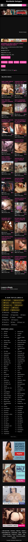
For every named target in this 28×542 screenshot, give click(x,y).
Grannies (5, 62)
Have (5, 233)
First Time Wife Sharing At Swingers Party (7, 102)
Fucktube (20, 401)
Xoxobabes (20, 408)
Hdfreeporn (5, 324)
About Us (14, 537)
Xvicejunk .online (21, 380)
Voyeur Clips (7, 340)
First (5, 117)
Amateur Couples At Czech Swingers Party (20, 200)
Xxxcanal (20, 425)
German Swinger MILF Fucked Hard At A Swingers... (21, 258)
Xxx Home (6, 418)
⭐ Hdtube (6, 307)
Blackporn (20, 382)
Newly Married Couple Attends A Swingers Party (6, 158)
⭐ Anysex (6, 302)
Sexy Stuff (6, 364)
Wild (4, 66)
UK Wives (20, 397)
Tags (24, 534)
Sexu (5, 378)
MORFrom (9, 97)
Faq (14, 536)
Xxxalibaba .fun (21, 389)
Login (20, 532)
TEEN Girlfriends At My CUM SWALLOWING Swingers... (20, 121)
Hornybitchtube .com (7, 404)
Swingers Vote (7, 397)
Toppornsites (14, 315)
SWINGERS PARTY (6, 140)
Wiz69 (19, 335)
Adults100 (6, 355)
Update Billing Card (6, 532)
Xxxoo (19, 391)
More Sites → (14, 436)
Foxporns (20, 368)
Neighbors (9, 233)
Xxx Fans (6, 416)
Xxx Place (6, 420)
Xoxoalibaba (7, 408)
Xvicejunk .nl (7, 382)
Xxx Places (20, 420)
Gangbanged (20, 115)
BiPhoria (19, 235)
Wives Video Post (22, 340)
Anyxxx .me (20, 322)
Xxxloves (6, 429)
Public (17, 62)
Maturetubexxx (21, 374)
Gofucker (6, 344)
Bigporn (5, 366)
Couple (9, 174)
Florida (5, 272)
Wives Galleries (21, 399)
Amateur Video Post (21, 338)
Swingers (23, 62)
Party (11, 62)
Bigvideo (20, 366)
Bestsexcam (20, 331)
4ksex (13, 322)
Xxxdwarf (20, 351)
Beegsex (5, 317)
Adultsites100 (21, 355)
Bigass (5, 346)
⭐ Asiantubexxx (16, 302)
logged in (8, 289)
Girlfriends (19, 137)
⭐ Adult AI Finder (18, 300)
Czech (22, 175)
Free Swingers (21, 359)
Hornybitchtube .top (21, 349)
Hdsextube (14, 312)
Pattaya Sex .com (22, 403)
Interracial (10, 135)
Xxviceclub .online (8, 414)
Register (23, 530)
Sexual (21, 155)
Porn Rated (20, 388)
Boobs (5, 253)
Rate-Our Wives (21, 393)
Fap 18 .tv (5, 322)
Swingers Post (7, 342)
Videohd (6, 331)
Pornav (5, 333)
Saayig (5, 386)
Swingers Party (6, 57)
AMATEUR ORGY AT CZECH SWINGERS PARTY (19, 160)
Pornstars (13, 530)
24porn (23, 315)
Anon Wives (6, 393)
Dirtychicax (6, 380)
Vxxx (19, 370)
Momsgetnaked (21, 384)
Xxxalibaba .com (8, 425)
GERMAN (23, 273)
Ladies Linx (20, 362)
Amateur (5, 135)
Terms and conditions (20, 536)
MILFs (18, 97)
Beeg (5, 372)
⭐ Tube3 (5, 310)
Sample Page (14, 532)
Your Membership (6, 534)
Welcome (18, 530)
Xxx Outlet (20, 418)
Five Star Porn (7, 384)
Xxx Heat (20, 416)
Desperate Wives (22, 342)
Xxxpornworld (7, 353)
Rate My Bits (21, 395)
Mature (5, 193)
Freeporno (14, 319)
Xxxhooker (20, 427)
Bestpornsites (7, 401)
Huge (8, 253)
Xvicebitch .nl (21, 412)
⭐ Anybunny (18, 305)
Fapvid (19, 364)
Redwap (6, 368)
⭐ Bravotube (15, 310)
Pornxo (19, 378)
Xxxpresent (6, 433)
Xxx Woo (20, 423)
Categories (9, 536)
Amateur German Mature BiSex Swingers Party (19, 180)
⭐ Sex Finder (7, 300)
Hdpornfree (5, 319)
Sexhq (19, 372)
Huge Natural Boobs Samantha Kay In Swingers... (7, 238)
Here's (5, 97)
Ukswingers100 (21, 361)
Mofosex (14, 324)
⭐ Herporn (15, 307)
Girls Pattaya (7, 348)
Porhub (5, 406)
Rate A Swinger (7, 395)
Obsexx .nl (20, 376)
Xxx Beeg (20, 414)
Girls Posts (6, 357)
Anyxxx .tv (6, 370)
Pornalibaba (20, 406)
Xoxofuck (20, 410)
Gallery (4, 536)
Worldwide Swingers (14, 1)
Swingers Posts (21, 357)
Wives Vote (6, 399)
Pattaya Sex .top (8, 388)
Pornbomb (6, 374)
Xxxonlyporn (20, 429)
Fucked (18, 273)
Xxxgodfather (7, 391)
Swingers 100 (7, 361)
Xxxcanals (6, 427)
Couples (22, 215)
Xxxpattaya (6, 431)
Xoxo (5, 389)
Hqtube (12, 317)
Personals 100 (21, 353)
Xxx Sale (6, 351)
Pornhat (6, 335)
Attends (5, 174)
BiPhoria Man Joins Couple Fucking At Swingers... (20, 220)
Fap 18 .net (6, 376)
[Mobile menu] (1, 5)
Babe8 (19, 386)
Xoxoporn (6, 412)
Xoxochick (6, 410)
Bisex (22, 195)
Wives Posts (7, 359)
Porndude (5, 315)
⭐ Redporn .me (7, 305)
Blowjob (5, 212)
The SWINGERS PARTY (20, 238)
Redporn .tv (20, 346)
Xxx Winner (6, 423)
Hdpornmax (5, 312)
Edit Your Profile (6, 530)
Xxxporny (20, 431)
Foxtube (19, 333)
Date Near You (7, 362)
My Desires (6, 337)
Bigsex (19, 317)
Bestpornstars (21, 344)
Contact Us (14, 534)
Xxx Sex (6, 422)
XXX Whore (20, 422)
